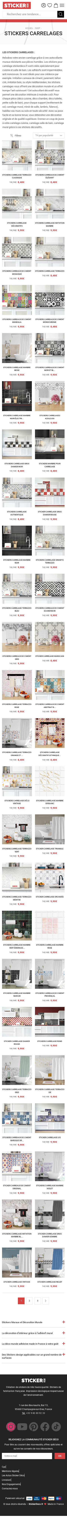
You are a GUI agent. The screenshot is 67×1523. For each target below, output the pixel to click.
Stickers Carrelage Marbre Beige (17, 369)
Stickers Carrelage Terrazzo (49, 271)
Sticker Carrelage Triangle (49, 848)
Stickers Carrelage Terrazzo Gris (16, 1091)
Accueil (29, 28)
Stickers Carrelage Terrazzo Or (49, 1091)
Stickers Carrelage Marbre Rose (49, 946)
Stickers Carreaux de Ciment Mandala (16, 321)
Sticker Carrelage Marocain (49, 656)
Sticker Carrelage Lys (50, 1137)
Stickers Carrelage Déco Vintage (16, 802)
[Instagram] (10, 1426)
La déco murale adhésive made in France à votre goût (30, 1343)
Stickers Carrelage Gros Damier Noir (16, 465)
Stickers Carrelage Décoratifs (17, 224)
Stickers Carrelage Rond (49, 1041)
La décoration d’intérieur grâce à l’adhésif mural (27, 1333)
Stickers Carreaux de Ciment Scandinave (49, 609)
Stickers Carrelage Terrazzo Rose (16, 705)
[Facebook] (45, 1426)
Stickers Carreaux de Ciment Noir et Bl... (49, 369)
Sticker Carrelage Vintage (17, 1282)
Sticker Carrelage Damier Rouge (17, 1042)
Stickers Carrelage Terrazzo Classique (16, 176)
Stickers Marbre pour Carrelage (49, 465)
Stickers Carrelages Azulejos (49, 417)
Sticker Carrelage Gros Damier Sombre (50, 1235)
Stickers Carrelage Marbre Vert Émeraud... (17, 946)
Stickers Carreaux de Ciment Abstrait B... (49, 705)
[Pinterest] (33, 1426)
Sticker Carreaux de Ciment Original (17, 1187)
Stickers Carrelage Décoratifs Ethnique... (50, 754)
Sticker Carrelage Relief (49, 1282)
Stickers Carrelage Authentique (17, 513)
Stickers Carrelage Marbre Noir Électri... (17, 417)
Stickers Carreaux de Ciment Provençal (49, 994)
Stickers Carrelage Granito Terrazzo (50, 561)
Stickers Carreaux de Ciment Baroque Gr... (16, 1139)
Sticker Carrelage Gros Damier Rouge (50, 513)
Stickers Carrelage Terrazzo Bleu (16, 609)
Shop (37, 28)
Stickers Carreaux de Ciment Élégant (49, 176)
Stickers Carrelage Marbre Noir (17, 561)
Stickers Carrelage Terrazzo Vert (16, 850)
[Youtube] (22, 1426)
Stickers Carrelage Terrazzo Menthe (16, 898)
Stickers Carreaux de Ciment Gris (16, 657)
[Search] (60, 14)
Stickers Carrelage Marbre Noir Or (17, 994)
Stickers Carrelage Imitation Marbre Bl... (16, 1235)
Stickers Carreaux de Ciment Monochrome (49, 321)
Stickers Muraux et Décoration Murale (22, 1322)
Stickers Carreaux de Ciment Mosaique (16, 272)
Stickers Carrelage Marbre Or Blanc (49, 802)
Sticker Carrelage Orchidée (50, 897)
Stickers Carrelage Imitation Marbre (49, 224)
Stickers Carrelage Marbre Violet (49, 1187)
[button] (43, 5)
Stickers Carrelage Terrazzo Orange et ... (16, 754)
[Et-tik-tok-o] (56, 1426)
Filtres (18, 135)
